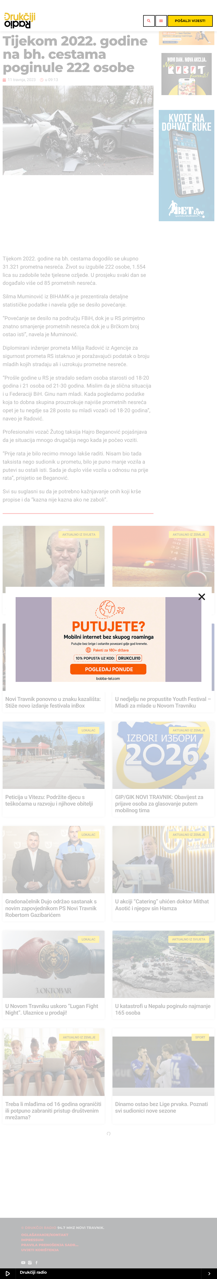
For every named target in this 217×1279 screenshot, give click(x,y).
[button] (201, 596)
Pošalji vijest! (190, 21)
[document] (108, 639)
